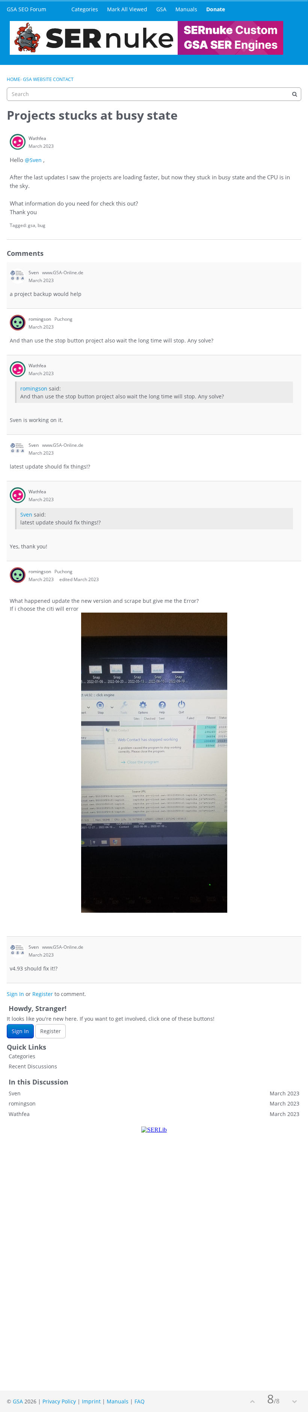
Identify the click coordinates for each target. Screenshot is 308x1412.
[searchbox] (154, 94)
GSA (161, 9)
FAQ (139, 1401)
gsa (31, 225)
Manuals (186, 9)
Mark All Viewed (127, 9)
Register (42, 993)
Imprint (91, 1401)
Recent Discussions (33, 1066)
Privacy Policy (59, 1401)
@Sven (33, 160)
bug (41, 225)
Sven (26, 514)
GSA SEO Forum (26, 9)
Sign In (15, 993)
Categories (84, 9)
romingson (33, 388)
